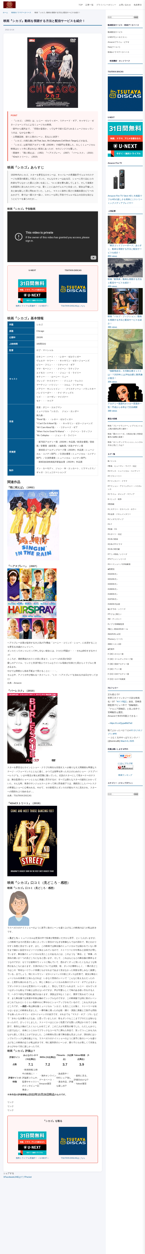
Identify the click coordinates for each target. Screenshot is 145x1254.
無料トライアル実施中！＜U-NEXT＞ (32, 306)
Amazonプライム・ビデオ (118, 42)
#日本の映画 (113, 539)
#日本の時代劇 (114, 549)
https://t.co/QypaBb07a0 (121, 723)
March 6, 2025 (127, 741)
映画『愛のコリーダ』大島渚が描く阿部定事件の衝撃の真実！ (125, 435)
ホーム (5, 13)
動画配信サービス (115, 32)
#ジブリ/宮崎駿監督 (116, 624)
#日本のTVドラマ (115, 544)
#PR (115, 734)
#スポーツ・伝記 (115, 534)
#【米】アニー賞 (115, 669)
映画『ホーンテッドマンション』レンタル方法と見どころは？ (125, 443)
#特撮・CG (112, 529)
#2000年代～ (113, 584)
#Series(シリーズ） (116, 639)
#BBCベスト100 (114, 644)
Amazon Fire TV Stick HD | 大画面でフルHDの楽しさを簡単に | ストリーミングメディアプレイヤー (125, 199)
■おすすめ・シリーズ (116, 609)
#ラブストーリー (115, 476)
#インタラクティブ (115, 519)
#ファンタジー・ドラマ (117, 481)
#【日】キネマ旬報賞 (116, 679)
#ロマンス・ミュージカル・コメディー (124, 471)
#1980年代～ (113, 594)
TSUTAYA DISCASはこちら (73, 306)
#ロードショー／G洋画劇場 (119, 564)
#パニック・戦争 (115, 499)
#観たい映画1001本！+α (118, 629)
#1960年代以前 (114, 604)
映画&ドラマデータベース (21, 13)
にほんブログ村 (125, 763)
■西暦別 (111, 569)
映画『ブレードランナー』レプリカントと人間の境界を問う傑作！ (125, 427)
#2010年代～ (113, 579)
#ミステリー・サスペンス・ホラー (122, 509)
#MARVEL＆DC (114, 634)
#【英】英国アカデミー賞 (118, 664)
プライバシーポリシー (106, 5)
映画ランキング (125, 775)
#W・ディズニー (114, 619)
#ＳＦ (110, 524)
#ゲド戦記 (122, 701)
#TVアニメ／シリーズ (117, 559)
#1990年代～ (113, 589)
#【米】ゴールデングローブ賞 (120, 659)
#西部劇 (111, 504)
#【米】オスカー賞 (115, 654)
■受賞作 (111, 649)
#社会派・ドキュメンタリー (119, 514)
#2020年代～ (113, 574)
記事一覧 (89, 5)
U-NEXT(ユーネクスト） (118, 37)
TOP (81, 5)
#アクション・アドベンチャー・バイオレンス (125, 487)
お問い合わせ (125, 5)
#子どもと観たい (115, 614)
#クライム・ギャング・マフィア (121, 494)
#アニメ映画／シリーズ (117, 554)
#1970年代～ (113, 599)
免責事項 (138, 5)
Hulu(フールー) (114, 47)
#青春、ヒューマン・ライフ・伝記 (122, 466)
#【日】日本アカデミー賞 (118, 674)
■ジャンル (112, 461)
